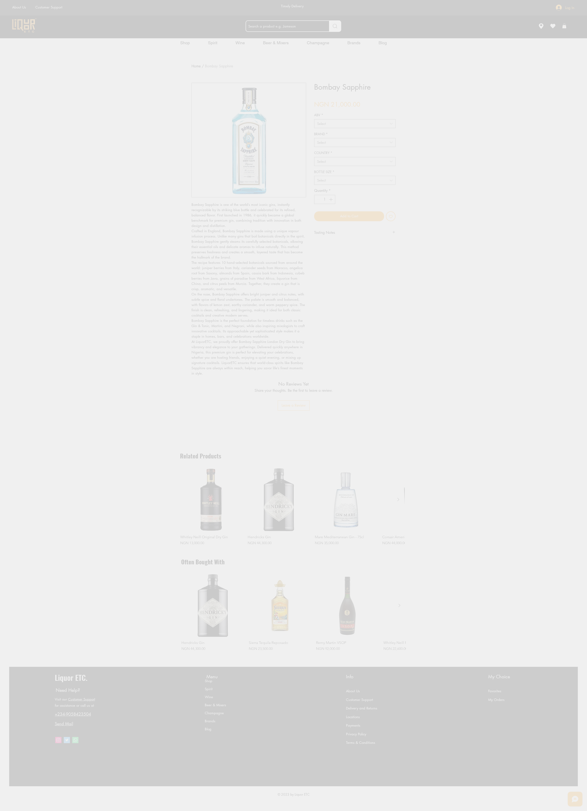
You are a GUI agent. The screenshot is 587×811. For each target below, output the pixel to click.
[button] (313, 429)
